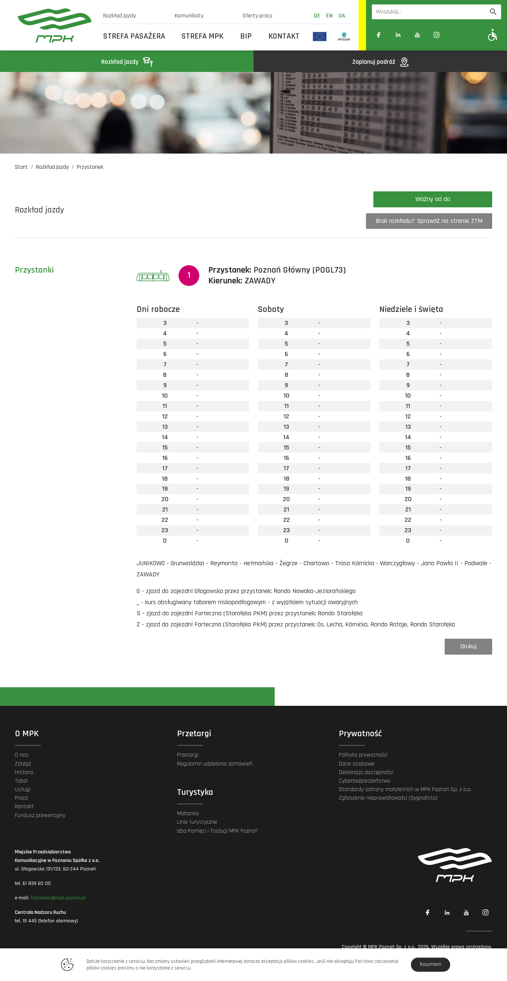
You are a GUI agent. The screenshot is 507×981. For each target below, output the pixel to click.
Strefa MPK (202, 36)
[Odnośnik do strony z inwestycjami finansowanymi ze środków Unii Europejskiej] (320, 36)
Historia (24, 772)
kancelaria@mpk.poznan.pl (58, 898)
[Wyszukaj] (493, 11)
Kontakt (284, 36)
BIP (246, 36)
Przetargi (187, 755)
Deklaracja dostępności (366, 772)
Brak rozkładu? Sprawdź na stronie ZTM (429, 221)
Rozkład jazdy (119, 16)
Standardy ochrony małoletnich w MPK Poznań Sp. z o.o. (405, 789)
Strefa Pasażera (134, 36)
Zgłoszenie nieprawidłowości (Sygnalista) (388, 798)
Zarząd (23, 764)
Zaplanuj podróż (374, 61)
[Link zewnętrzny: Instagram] (436, 35)
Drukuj (468, 646)
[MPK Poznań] (54, 25)
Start (21, 167)
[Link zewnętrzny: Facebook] (378, 35)
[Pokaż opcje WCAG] (492, 34)
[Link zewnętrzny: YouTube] (417, 35)
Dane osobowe (356, 764)
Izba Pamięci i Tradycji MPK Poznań (217, 831)
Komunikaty (189, 16)
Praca (21, 798)
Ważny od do (432, 199)
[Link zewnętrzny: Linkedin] (398, 35)
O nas (22, 755)
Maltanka (188, 813)
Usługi (22, 789)
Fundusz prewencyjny (40, 815)
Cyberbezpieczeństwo (364, 781)
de (317, 16)
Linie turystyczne (197, 822)
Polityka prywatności (363, 755)
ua (341, 16)
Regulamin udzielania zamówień (214, 764)
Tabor (21, 781)
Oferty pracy (257, 16)
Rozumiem (430, 964)
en (329, 16)
